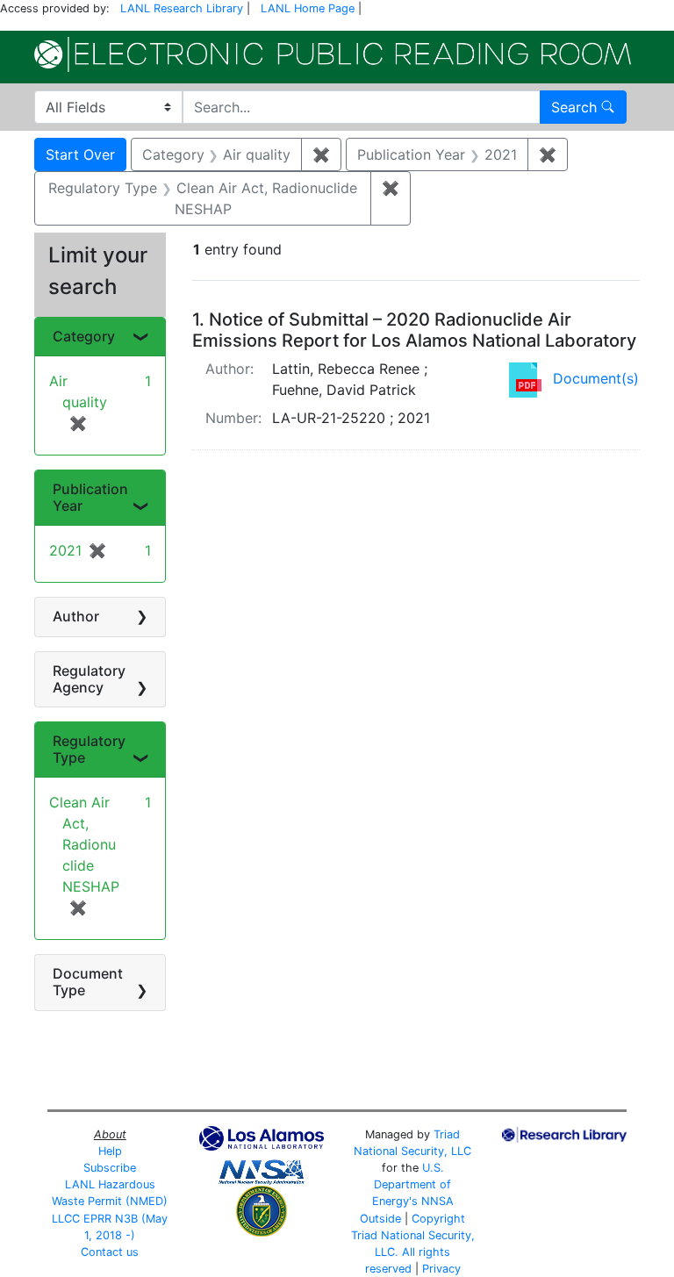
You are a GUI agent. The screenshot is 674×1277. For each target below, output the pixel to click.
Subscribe (109, 1167)
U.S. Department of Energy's (412, 1184)
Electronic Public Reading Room (332, 54)
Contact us (110, 1252)
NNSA (437, 1201)
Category (84, 336)
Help (110, 1151)
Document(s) (596, 378)
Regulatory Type (89, 749)
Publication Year (90, 497)
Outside (380, 1218)
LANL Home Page (308, 8)
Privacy (441, 1268)
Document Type (88, 982)
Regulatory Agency (89, 679)
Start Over (80, 154)
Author (76, 616)
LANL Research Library (181, 8)
